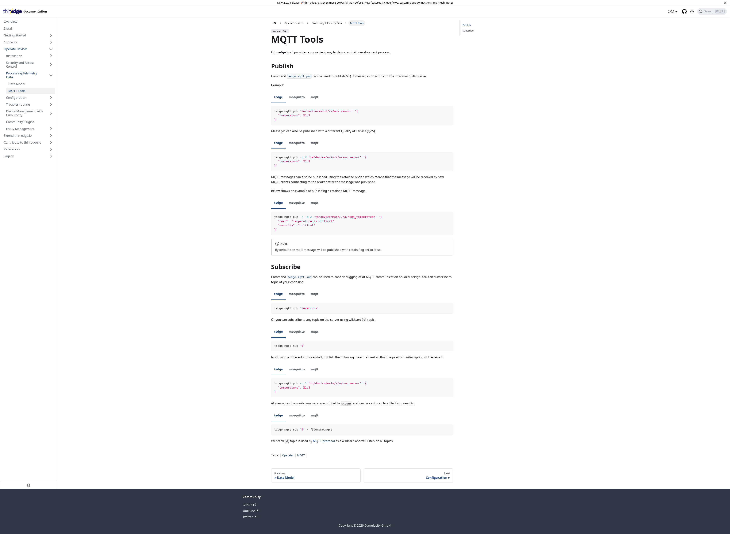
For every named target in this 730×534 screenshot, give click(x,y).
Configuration (16, 98)
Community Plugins (20, 122)
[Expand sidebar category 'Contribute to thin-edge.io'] (51, 142)
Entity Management (20, 129)
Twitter (248, 517)
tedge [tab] (278, 97)
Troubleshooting (18, 104)
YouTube (249, 511)
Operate (287, 455)
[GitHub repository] (684, 11)
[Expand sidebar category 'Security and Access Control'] (51, 65)
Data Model (16, 84)
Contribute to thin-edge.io (22, 142)
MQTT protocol (324, 441)
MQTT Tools (16, 91)
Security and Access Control (20, 65)
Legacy (9, 156)
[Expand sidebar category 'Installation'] (51, 56)
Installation (14, 56)
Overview (10, 22)
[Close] (725, 3)
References (12, 149)
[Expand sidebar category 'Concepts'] (51, 42)
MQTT (301, 455)
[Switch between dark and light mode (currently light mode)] (692, 11)
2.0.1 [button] (671, 11)
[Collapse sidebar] (28, 485)
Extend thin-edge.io (18, 136)
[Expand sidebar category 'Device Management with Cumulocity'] (51, 113)
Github (247, 505)
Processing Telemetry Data (21, 75)
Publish (467, 25)
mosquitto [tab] (297, 97)
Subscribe (468, 30)
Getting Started (15, 35)
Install (8, 28)
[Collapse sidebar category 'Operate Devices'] (51, 49)
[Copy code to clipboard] (448, 111)
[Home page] (274, 23)
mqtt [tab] (314, 97)
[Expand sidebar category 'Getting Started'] (51, 35)
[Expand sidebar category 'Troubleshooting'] (51, 104)
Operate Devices (16, 49)
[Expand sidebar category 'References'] (51, 149)
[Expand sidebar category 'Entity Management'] (51, 129)
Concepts (10, 42)
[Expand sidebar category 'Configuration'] (51, 98)
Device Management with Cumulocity (24, 113)
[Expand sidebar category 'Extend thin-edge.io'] (51, 136)
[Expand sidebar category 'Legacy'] (51, 156)
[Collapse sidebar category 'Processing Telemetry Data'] (51, 75)
